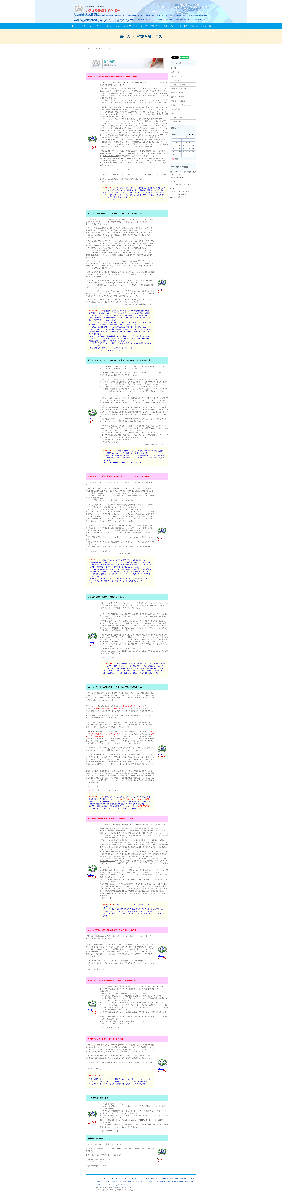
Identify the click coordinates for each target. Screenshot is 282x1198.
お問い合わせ (176, 121)
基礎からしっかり (116, 884)
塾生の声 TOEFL (177, 97)
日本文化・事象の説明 (114, 842)
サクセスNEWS (182, 26)
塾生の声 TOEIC (177, 93)
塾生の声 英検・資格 (179, 88)
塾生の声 (144, 26)
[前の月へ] (186, 134)
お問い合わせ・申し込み (198, 26)
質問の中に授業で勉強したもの (125, 872)
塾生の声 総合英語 (178, 101)
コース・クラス (94, 26)
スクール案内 (82, 26)
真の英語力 (108, 893)
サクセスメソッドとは (111, 26)
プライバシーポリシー (106, 1185)
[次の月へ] (193, 134)
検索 (210, 26)
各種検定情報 (155, 26)
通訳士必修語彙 (139, 840)
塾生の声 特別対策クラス (180, 105)
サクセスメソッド (157, 879)
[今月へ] (189, 134)
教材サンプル (168, 26)
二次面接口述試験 (106, 870)
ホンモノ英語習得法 (130, 26)
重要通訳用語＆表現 (157, 840)
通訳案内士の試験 (106, 831)
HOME (73, 26)
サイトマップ (120, 1185)
